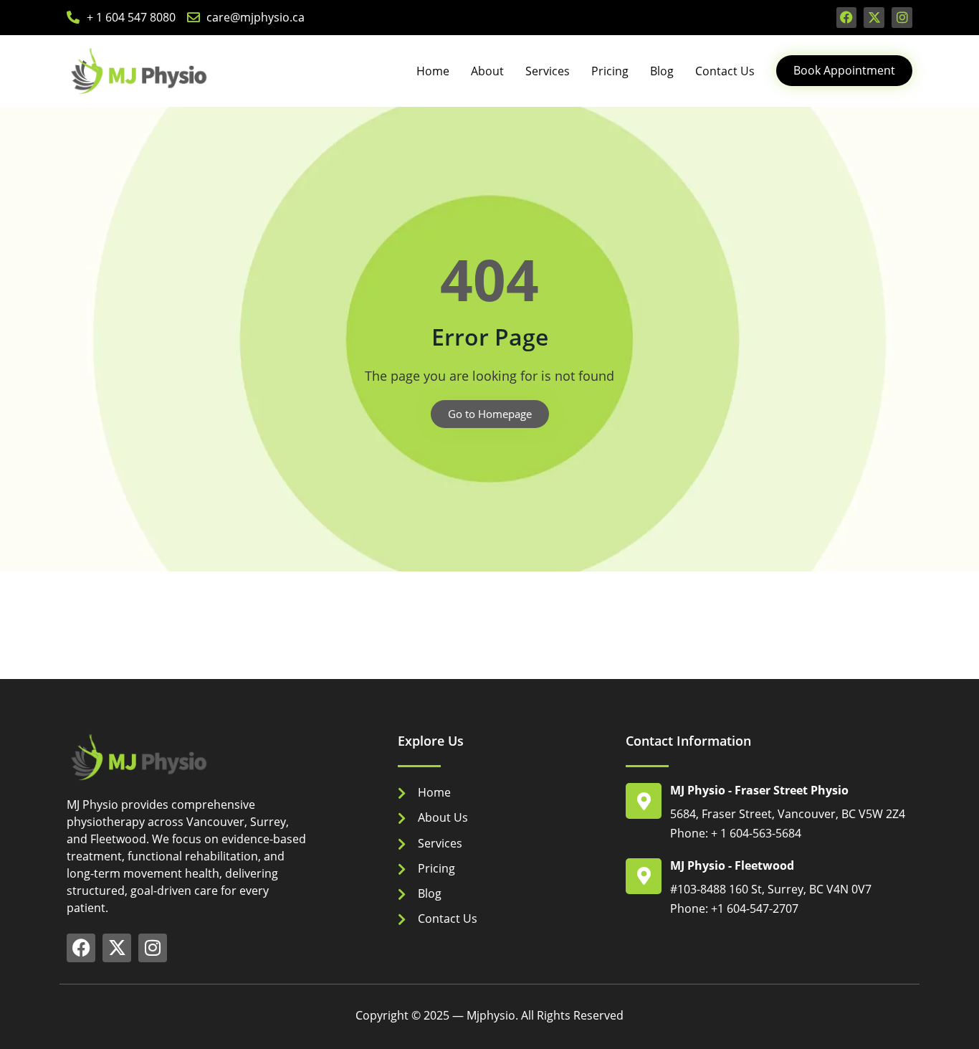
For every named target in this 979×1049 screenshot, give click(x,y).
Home (432, 71)
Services (547, 71)
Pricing (610, 71)
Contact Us (725, 71)
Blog (662, 71)
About (487, 71)
